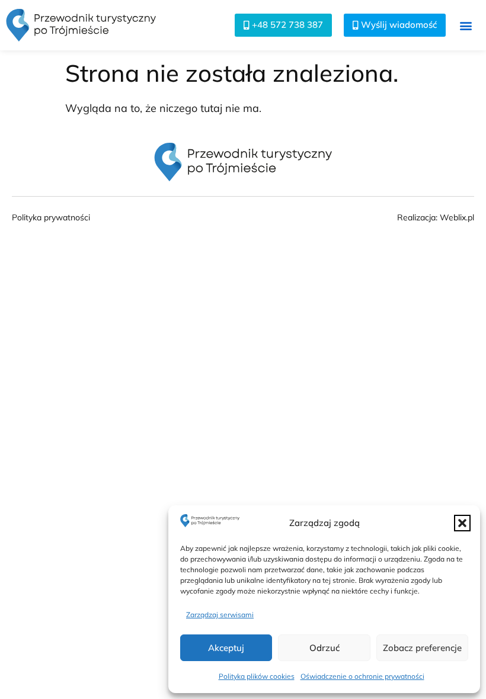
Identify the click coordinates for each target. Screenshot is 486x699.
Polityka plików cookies (257, 676)
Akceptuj (226, 647)
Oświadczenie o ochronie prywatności (362, 676)
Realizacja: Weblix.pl (435, 217)
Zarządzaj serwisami (220, 614)
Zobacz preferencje (422, 647)
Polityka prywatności (51, 217)
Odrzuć (324, 647)
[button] (462, 523)
